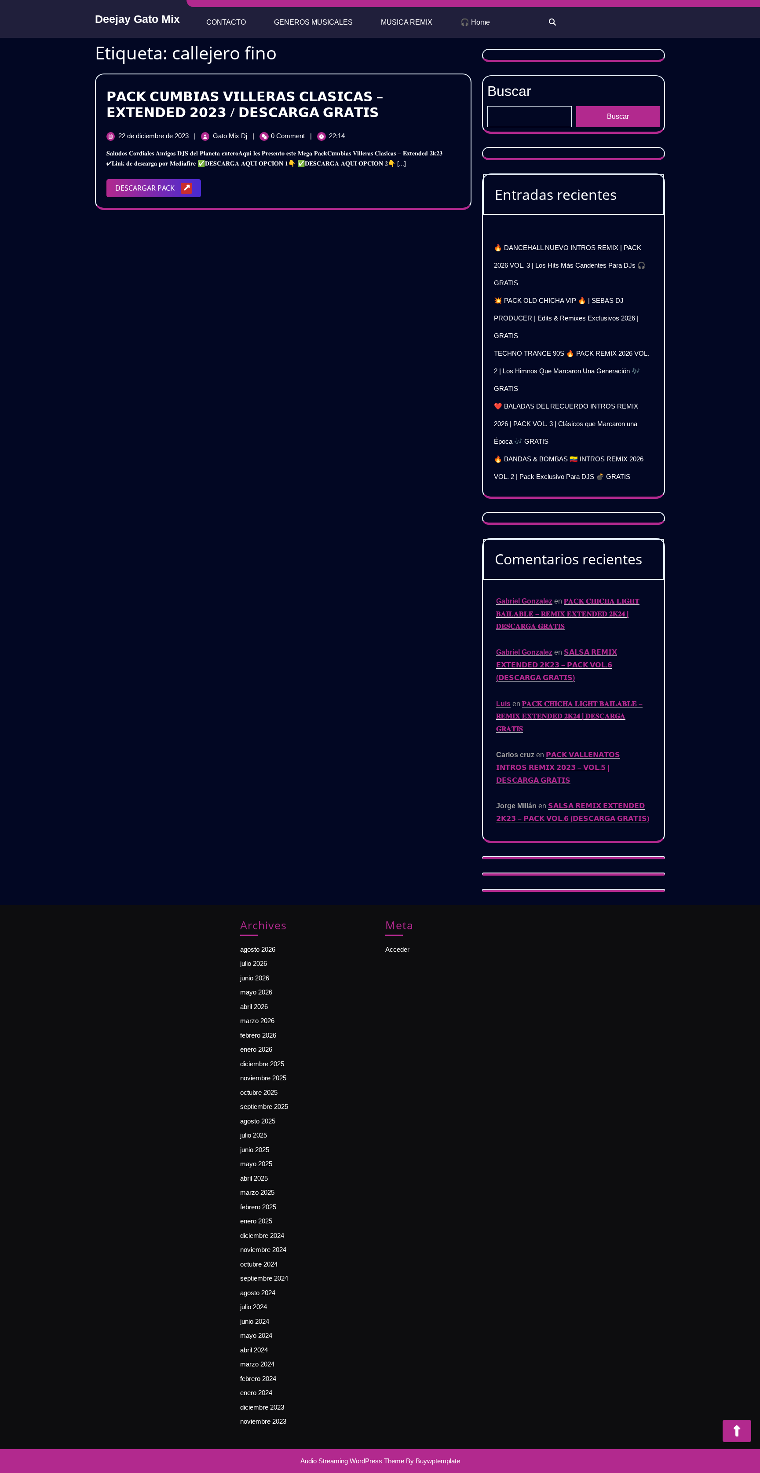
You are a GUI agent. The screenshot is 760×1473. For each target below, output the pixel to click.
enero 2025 (256, 1221)
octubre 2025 (259, 1092)
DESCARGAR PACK (158, 190)
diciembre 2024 (262, 1235)
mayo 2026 (256, 992)
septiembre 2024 (264, 1278)
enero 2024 (256, 1392)
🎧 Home (475, 22)
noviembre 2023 (263, 1421)
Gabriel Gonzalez (524, 601)
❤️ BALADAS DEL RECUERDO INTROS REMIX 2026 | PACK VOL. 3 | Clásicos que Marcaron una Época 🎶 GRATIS (566, 423)
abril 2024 (254, 1350)
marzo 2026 (257, 1020)
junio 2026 (254, 978)
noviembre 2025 (263, 1078)
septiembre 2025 (264, 1106)
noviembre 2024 (263, 1249)
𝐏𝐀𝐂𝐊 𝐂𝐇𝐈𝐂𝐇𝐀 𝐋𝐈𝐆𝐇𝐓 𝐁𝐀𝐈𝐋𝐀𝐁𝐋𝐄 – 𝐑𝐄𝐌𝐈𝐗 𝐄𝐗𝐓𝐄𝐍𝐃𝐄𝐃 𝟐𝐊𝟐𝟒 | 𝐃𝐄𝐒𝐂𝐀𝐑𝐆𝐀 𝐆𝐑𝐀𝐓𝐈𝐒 (567, 613)
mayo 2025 (256, 1163)
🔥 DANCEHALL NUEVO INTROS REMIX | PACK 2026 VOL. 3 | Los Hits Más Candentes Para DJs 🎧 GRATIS (570, 265)
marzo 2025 (257, 1192)
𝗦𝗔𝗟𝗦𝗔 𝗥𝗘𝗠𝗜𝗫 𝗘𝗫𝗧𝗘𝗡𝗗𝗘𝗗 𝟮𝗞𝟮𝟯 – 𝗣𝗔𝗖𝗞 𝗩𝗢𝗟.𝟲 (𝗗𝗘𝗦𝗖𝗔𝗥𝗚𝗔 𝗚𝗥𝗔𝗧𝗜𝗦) (556, 664)
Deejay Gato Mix (137, 19)
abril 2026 (254, 1006)
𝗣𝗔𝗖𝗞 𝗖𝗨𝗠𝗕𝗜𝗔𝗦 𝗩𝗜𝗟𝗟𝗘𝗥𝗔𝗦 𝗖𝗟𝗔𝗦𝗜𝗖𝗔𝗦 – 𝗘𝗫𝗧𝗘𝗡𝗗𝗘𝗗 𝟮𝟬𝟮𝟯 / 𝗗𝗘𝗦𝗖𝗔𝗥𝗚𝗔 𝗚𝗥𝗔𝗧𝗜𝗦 (244, 104)
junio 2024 (254, 1321)
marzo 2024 (257, 1364)
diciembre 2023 (262, 1407)
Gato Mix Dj (231, 136)
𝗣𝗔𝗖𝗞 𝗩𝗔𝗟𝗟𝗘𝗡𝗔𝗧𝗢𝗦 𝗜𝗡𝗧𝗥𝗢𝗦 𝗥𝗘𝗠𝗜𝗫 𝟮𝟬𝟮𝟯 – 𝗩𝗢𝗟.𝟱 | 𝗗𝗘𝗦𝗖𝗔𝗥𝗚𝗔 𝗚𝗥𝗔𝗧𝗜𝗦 (558, 767)
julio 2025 (253, 1135)
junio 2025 (254, 1149)
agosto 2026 (257, 949)
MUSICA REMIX (406, 22)
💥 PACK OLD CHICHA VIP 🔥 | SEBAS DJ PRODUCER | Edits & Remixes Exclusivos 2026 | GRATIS (566, 318)
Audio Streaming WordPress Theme (352, 1461)
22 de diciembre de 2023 (154, 136)
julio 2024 (253, 1307)
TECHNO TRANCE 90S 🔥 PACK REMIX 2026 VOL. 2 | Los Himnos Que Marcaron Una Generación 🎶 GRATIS (571, 371)
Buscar (509, 91)
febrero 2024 (258, 1378)
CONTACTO (226, 22)
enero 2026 (256, 1049)
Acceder (397, 949)
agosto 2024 (257, 1292)
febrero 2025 (258, 1207)
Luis (503, 703)
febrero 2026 (258, 1035)
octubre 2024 (259, 1264)
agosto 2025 (257, 1121)
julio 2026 (253, 963)
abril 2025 (254, 1178)
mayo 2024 (256, 1335)
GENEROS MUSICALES (313, 22)
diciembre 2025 (262, 1064)
